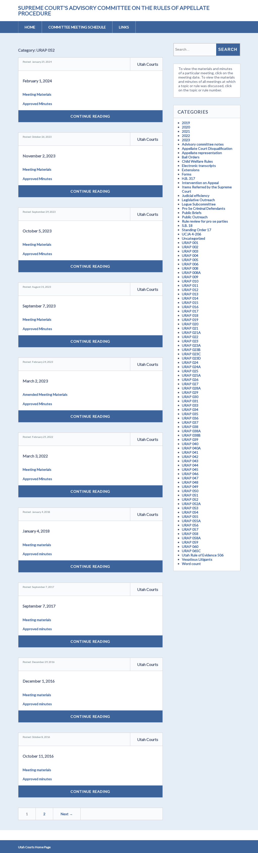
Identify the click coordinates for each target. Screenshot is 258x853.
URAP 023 (190, 341)
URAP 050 (190, 491)
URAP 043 (190, 461)
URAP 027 (190, 384)
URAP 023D (191, 358)
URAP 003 (190, 251)
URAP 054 (190, 512)
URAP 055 (190, 516)
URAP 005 (190, 260)
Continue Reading (90, 116)
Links (124, 27)
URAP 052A (191, 504)
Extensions (191, 170)
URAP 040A (191, 448)
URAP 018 (190, 315)
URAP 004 (190, 255)
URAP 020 (190, 324)
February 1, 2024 (37, 80)
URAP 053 (190, 508)
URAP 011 (190, 285)
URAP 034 (190, 409)
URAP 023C (191, 354)
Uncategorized (193, 238)
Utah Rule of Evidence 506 (202, 555)
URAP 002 (190, 247)
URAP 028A (191, 388)
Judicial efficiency (195, 195)
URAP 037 (190, 422)
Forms (186, 174)
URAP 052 (190, 499)
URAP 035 (190, 414)
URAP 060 (190, 546)
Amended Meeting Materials (45, 394)
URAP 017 (190, 311)
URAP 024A (191, 367)
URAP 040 (190, 444)
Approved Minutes (37, 103)
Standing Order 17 (196, 230)
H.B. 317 (188, 178)
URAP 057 (190, 529)
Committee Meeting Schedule (77, 27)
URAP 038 (190, 426)
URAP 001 (190, 242)
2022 (186, 135)
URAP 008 (190, 268)
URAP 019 (190, 319)
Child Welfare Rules (197, 161)
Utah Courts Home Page (34, 847)
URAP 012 (190, 290)
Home (30, 27)
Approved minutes (37, 554)
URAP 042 (190, 456)
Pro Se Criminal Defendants (203, 208)
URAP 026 (190, 379)
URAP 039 (190, 439)
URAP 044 (190, 465)
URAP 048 (190, 482)
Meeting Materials (37, 94)
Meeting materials (37, 545)
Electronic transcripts (199, 165)
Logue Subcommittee (199, 204)
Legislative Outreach (198, 200)
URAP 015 (190, 302)
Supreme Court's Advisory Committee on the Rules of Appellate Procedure (114, 10)
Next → (67, 814)
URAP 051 (190, 495)
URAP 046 (190, 474)
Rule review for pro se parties (205, 221)
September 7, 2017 (39, 605)
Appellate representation (202, 153)
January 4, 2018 (36, 530)
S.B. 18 (187, 225)
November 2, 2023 (39, 155)
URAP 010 (190, 281)
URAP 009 (190, 277)
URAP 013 (190, 294)
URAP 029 (190, 392)
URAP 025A (191, 375)
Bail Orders (191, 157)
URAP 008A (191, 272)
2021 (186, 131)
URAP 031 (190, 401)
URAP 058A (191, 538)
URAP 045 (190, 469)
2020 (186, 127)
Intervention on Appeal (200, 183)
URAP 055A (191, 521)
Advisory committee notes (203, 144)
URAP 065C (191, 551)
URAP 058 (190, 533)
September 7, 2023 (39, 305)
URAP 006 (190, 264)
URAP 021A (191, 332)
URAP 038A (191, 431)
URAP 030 (190, 397)
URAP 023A (191, 345)
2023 (186, 140)
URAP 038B (191, 435)
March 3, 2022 (35, 455)
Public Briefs (192, 212)
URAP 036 (190, 418)
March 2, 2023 (35, 380)
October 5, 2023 (37, 230)
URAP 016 (190, 307)
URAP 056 (190, 525)
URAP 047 (190, 478)
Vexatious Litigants (197, 559)
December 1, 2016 (39, 681)
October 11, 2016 (38, 756)
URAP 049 (190, 486)
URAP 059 (190, 542)
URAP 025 (190, 371)
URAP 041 (190, 452)
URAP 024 (190, 362)
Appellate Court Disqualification (207, 148)
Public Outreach (195, 217)
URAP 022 (190, 337)
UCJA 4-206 (191, 234)
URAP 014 (190, 298)
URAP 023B (191, 349)
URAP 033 (190, 405)
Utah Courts (147, 64)
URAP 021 (190, 328)
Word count (191, 563)
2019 (186, 123)
